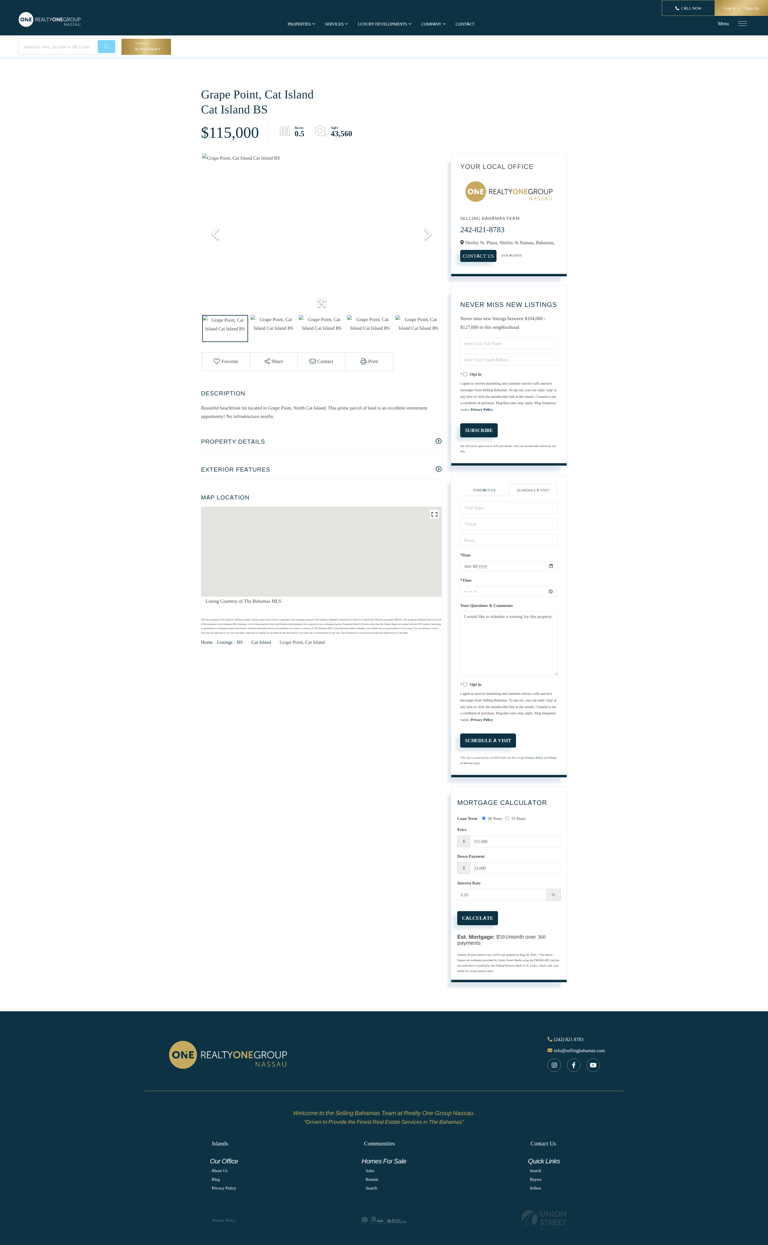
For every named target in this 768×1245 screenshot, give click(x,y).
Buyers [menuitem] (536, 1179)
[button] (106, 46)
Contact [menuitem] (464, 24)
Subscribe (479, 430)
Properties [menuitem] (299, 24)
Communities (379, 1143)
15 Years (518, 818)
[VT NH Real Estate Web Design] (543, 1220)
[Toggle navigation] (742, 24)
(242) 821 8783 (569, 1039)
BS (240, 642)
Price (461, 829)
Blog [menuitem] (216, 1179)
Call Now (691, 8)
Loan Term (467, 818)
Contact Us (478, 256)
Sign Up (752, 8)
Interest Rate (469, 883)
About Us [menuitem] (220, 1170)
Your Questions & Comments (486, 605)
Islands (220, 1143)
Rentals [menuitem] (372, 1179)
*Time (466, 580)
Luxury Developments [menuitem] (382, 24)
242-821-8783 (482, 229)
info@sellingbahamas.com (579, 1050)
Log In (730, 8)
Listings (225, 642)
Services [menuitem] (334, 24)
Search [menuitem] (371, 1188)
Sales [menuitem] (370, 1170)
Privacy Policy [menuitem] (224, 1188)
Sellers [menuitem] (535, 1188)
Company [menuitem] (431, 24)
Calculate (477, 918)
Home (207, 642)
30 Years (495, 818)
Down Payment (470, 856)
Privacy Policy (482, 409)
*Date (465, 555)
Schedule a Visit (533, 490)
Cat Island (261, 642)
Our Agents (512, 255)
